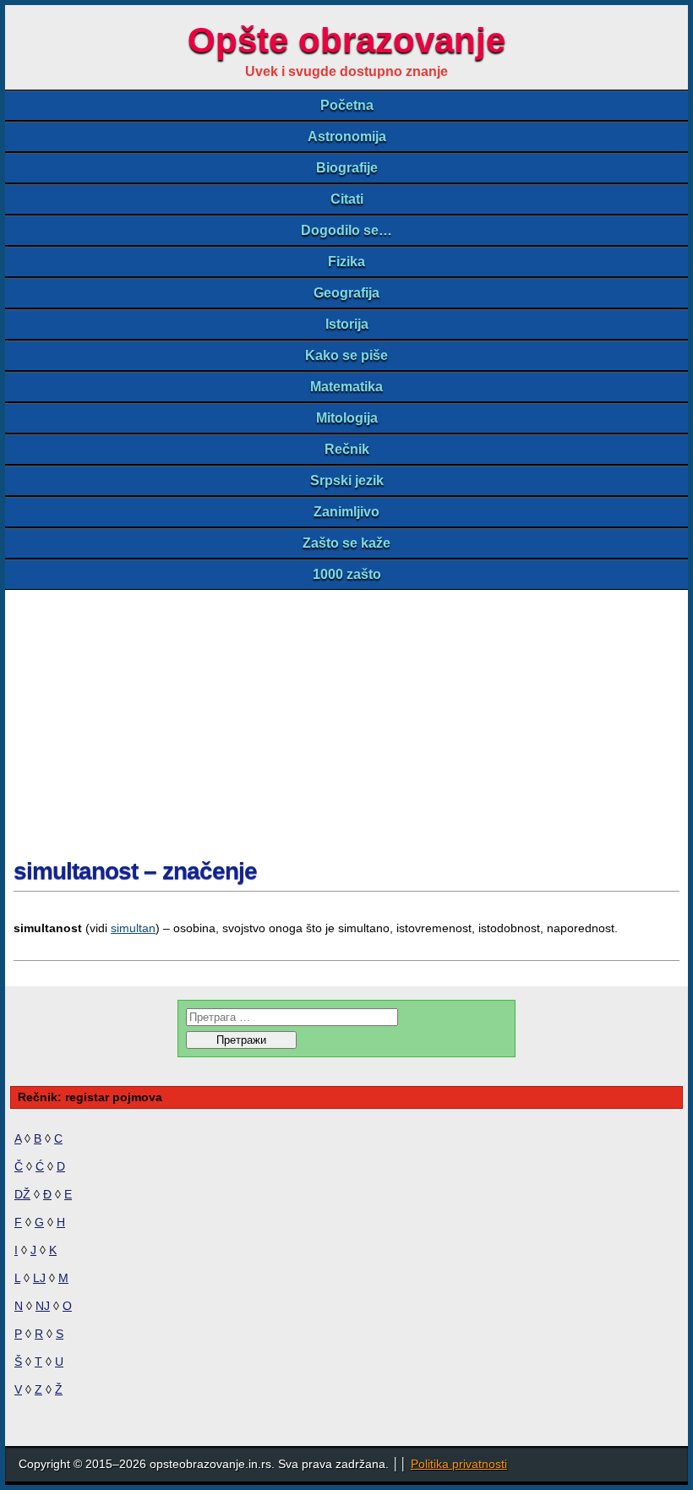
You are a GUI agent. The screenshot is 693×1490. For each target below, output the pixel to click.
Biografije (347, 168)
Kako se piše (346, 355)
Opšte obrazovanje (346, 40)
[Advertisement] (346, 716)
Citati (346, 199)
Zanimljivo (346, 512)
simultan (133, 928)
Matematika (346, 386)
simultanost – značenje (135, 871)
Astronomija (347, 136)
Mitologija (347, 418)
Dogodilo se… (346, 230)
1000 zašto (347, 574)
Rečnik (347, 449)
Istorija (346, 324)
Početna (347, 105)
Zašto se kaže (346, 543)
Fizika (346, 261)
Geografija (346, 293)
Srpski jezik (347, 480)
